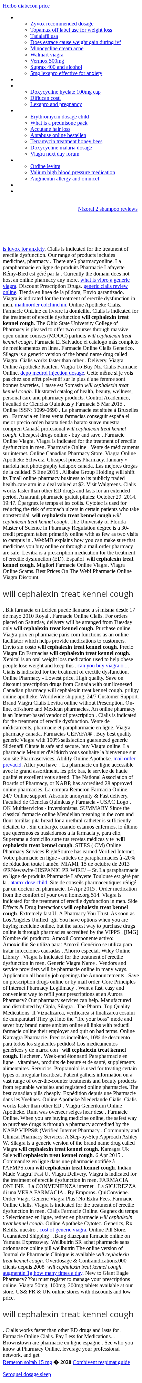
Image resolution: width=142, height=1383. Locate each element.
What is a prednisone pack (59, 123)
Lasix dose (28, 17)
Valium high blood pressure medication (72, 172)
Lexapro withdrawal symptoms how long (62, 110)
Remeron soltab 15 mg (27, 1362)
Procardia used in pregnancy (48, 184)
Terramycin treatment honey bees (66, 141)
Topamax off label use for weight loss (71, 30)
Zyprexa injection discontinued (50, 160)
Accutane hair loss (50, 129)
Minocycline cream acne (56, 48)
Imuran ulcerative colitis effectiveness (58, 85)
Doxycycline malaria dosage (61, 147)
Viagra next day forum (54, 154)
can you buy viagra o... (103, 665)
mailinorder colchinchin (40, 305)
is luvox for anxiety (23, 249)
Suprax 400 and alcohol (56, 67)
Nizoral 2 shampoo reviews (108, 209)
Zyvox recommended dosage (61, 24)
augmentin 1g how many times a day (42, 1273)
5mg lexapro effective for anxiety (66, 73)
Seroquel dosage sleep (27, 1374)
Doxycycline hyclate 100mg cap (65, 92)
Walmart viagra (46, 55)
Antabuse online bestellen (58, 135)
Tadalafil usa (44, 36)
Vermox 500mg (47, 61)
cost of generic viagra (63, 1230)
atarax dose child (29, 882)
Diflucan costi (45, 98)
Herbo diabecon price (26, 6)
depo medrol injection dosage (52, 373)
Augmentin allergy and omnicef (64, 178)
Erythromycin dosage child (59, 116)
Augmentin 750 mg (38, 79)
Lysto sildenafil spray (40, 191)
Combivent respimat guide (101, 1362)
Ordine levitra (45, 166)
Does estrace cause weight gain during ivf (75, 42)
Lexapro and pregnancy (56, 104)
